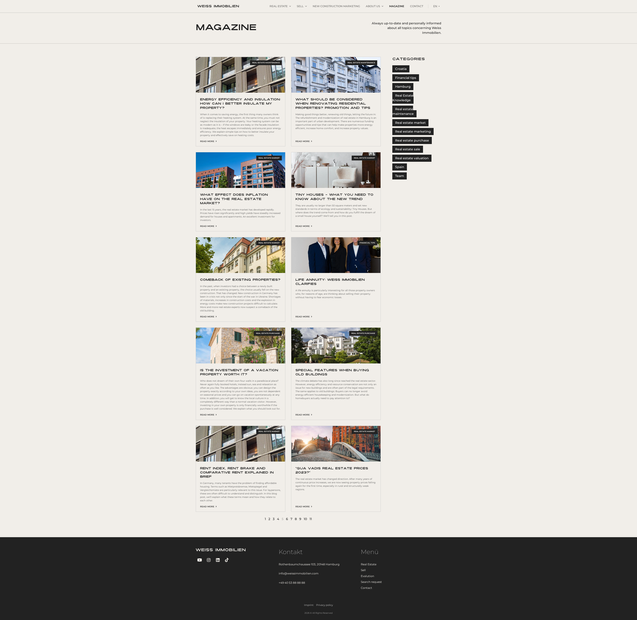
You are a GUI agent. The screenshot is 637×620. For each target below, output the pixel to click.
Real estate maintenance (403, 111)
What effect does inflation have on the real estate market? (234, 199)
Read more (208, 141)
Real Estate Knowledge (402, 98)
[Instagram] (208, 560)
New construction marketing (336, 6)
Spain (399, 167)
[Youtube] (199, 560)
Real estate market (410, 123)
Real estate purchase (412, 140)
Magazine (396, 6)
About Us (373, 6)
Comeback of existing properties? (240, 280)
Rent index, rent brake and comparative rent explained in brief (237, 472)
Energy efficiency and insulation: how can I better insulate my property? (240, 104)
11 (311, 519)
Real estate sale (407, 149)
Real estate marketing (413, 131)
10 (305, 519)
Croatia (401, 69)
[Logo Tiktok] (227, 560)
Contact (416, 6)
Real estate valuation (412, 158)
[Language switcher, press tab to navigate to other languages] (436, 6)
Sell (300, 6)
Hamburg (403, 87)
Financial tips (405, 78)
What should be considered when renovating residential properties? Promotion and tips (332, 104)
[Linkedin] (217, 560)
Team (399, 176)
